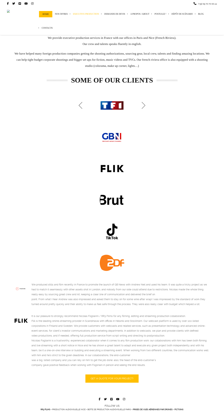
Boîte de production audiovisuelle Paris (109, 409)
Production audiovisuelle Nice (69, 409)
